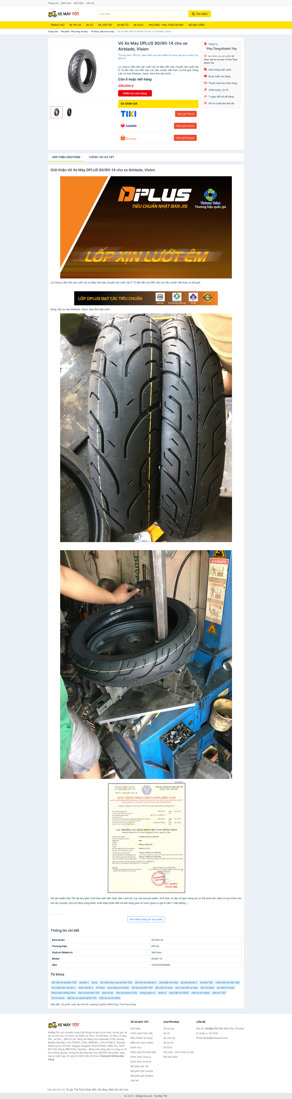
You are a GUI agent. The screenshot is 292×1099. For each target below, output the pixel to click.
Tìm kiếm (201, 14)
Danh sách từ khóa (140, 1061)
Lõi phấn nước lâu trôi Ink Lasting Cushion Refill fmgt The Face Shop (98, 1004)
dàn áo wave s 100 (126, 992)
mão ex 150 (218, 992)
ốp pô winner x (189, 982)
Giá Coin (123, 1089)
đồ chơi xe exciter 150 (64, 982)
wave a (162, 992)
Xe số (89, 24)
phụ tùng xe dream (118, 987)
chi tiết (101, 157)
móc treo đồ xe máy (186, 987)
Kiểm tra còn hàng (135, 93)
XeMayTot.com (144, 1095)
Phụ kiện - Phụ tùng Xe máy (166, 24)
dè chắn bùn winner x (64, 987)
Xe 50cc (139, 24)
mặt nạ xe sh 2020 (109, 997)
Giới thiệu (79, 3)
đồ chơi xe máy (163, 987)
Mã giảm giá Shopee (141, 1075)
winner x (84, 982)
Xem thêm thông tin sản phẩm (146, 919)
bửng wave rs (147, 992)
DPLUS (136, 55)
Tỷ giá (69, 1089)
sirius (94, 982)
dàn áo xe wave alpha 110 (81, 997)
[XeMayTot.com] (63, 14)
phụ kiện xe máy (169, 982)
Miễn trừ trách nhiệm (141, 1042)
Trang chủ (53, 3)
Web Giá (113, 1089)
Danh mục (66, 3)
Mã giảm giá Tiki (139, 1066)
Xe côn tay (105, 24)
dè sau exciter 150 (142, 987)
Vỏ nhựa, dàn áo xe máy (102, 31)
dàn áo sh (107, 992)
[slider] (57, 112)
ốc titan (100, 987)
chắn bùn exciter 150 (227, 982)
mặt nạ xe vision (200, 992)
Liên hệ (90, 3)
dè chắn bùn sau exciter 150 (116, 982)
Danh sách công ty (140, 1056)
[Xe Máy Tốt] (65, 1025)
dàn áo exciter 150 (88, 992)
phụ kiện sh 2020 (178, 992)
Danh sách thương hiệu (143, 1052)
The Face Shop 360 (85, 1089)
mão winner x (86, 987)
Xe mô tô (123, 24)
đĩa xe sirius (207, 987)
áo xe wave (58, 997)
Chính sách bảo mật (141, 1033)
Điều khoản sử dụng (141, 1037)
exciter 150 (206, 982)
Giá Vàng (102, 1089)
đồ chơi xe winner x (145, 982)
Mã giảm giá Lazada (141, 1070)
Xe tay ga (75, 24)
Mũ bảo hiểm (196, 24)
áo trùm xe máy (225, 987)
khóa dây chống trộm (63, 992)
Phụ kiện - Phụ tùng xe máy (74, 31)
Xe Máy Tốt (160, 1095)
